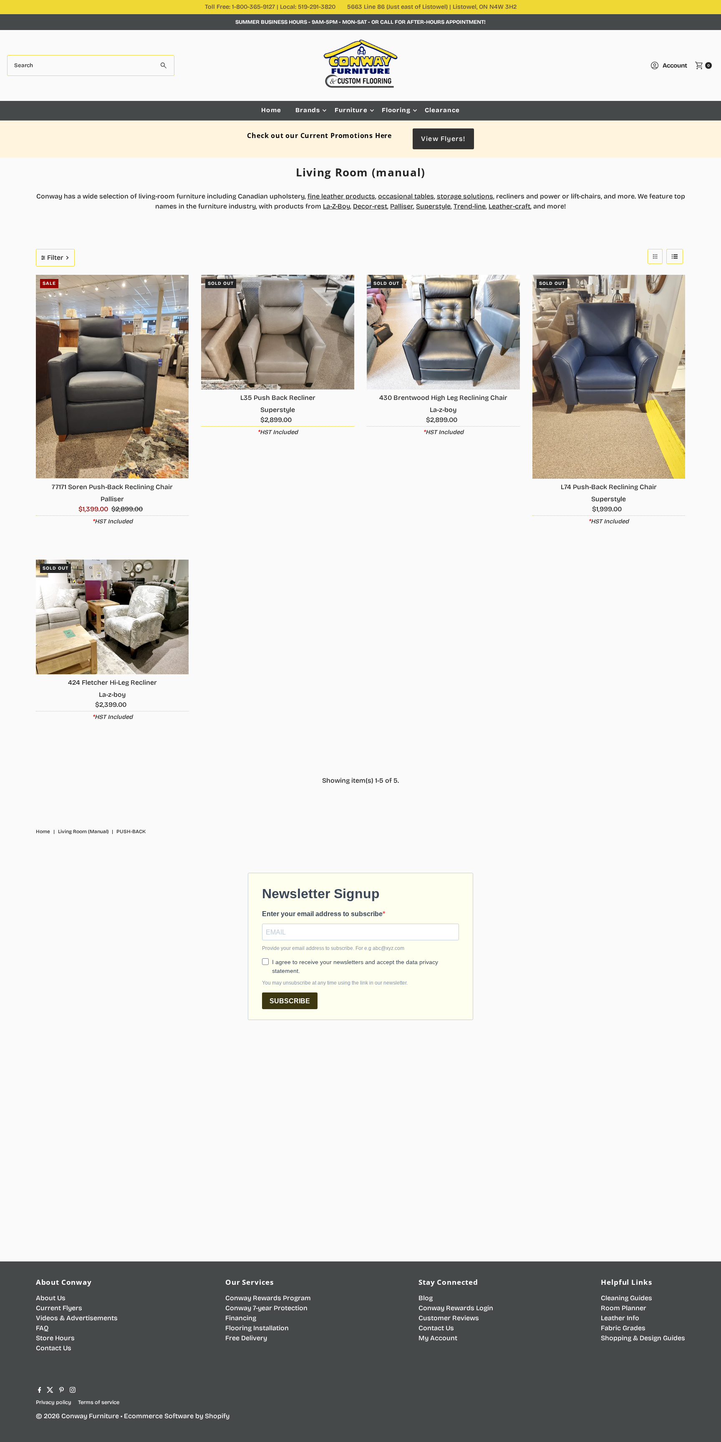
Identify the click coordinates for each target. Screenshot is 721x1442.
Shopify (217, 1416)
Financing (240, 1318)
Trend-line (470, 206)
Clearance (442, 110)
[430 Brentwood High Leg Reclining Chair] (443, 332)
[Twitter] (50, 1390)
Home (271, 110)
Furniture (351, 110)
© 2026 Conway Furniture (77, 1416)
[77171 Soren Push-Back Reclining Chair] (112, 377)
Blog (425, 1298)
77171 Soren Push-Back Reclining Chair (112, 487)
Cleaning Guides (626, 1298)
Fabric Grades (623, 1328)
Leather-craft (509, 206)
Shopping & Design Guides (643, 1338)
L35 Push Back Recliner (277, 398)
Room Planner (623, 1308)
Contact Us (53, 1348)
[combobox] (90, 65)
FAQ (42, 1328)
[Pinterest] (61, 1390)
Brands (307, 110)
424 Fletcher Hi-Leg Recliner (112, 682)
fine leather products (341, 196)
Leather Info (620, 1318)
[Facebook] (39, 1390)
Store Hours (55, 1338)
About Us (51, 1298)
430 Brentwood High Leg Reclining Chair (443, 398)
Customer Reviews (448, 1318)
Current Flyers (59, 1308)
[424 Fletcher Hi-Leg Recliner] (112, 617)
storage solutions (465, 196)
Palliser (401, 206)
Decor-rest (370, 206)
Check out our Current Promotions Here (319, 135)
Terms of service (98, 1402)
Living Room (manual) (83, 831)
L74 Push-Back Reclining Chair (609, 487)
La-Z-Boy (336, 206)
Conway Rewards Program (268, 1298)
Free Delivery (246, 1338)
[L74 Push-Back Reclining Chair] (609, 377)
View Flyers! (443, 139)
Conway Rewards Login (455, 1308)
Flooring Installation (257, 1328)
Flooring (396, 110)
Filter (55, 257)
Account (675, 65)
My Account (437, 1338)
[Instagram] (73, 1390)
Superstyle (433, 206)
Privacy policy (53, 1402)
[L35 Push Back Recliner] (277, 332)
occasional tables (406, 196)
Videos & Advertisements (77, 1318)
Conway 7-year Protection (266, 1308)
